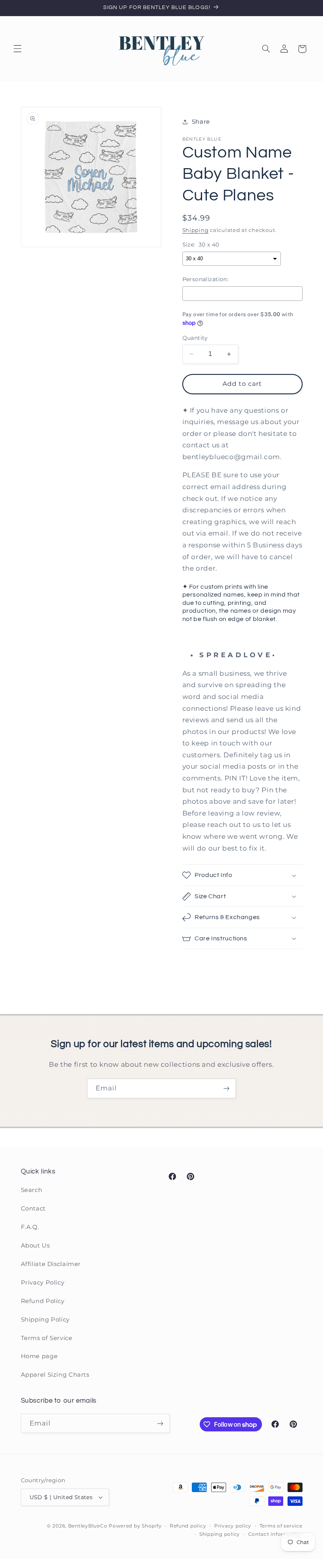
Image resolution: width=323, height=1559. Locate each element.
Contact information (275, 1534)
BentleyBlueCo (88, 1526)
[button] (17, 49)
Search (32, 1190)
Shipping (195, 230)
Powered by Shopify (135, 1526)
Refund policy (188, 1526)
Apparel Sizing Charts (55, 1374)
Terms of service (281, 1526)
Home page (39, 1356)
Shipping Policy (45, 1319)
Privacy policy (232, 1526)
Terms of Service (46, 1338)
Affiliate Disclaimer (51, 1264)
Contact (33, 1208)
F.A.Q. (30, 1227)
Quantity (195, 338)
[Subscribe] (226, 1088)
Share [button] (201, 121)
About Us (35, 1245)
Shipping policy (219, 1534)
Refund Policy (43, 1301)
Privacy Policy (43, 1282)
